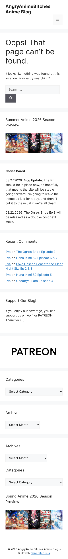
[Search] (10, 98)
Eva (8, 252)
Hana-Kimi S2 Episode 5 (34, 275)
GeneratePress (40, 553)
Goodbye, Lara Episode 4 (34, 281)
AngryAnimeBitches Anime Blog (27, 9)
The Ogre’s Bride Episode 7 (35, 252)
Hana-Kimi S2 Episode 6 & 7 (36, 258)
